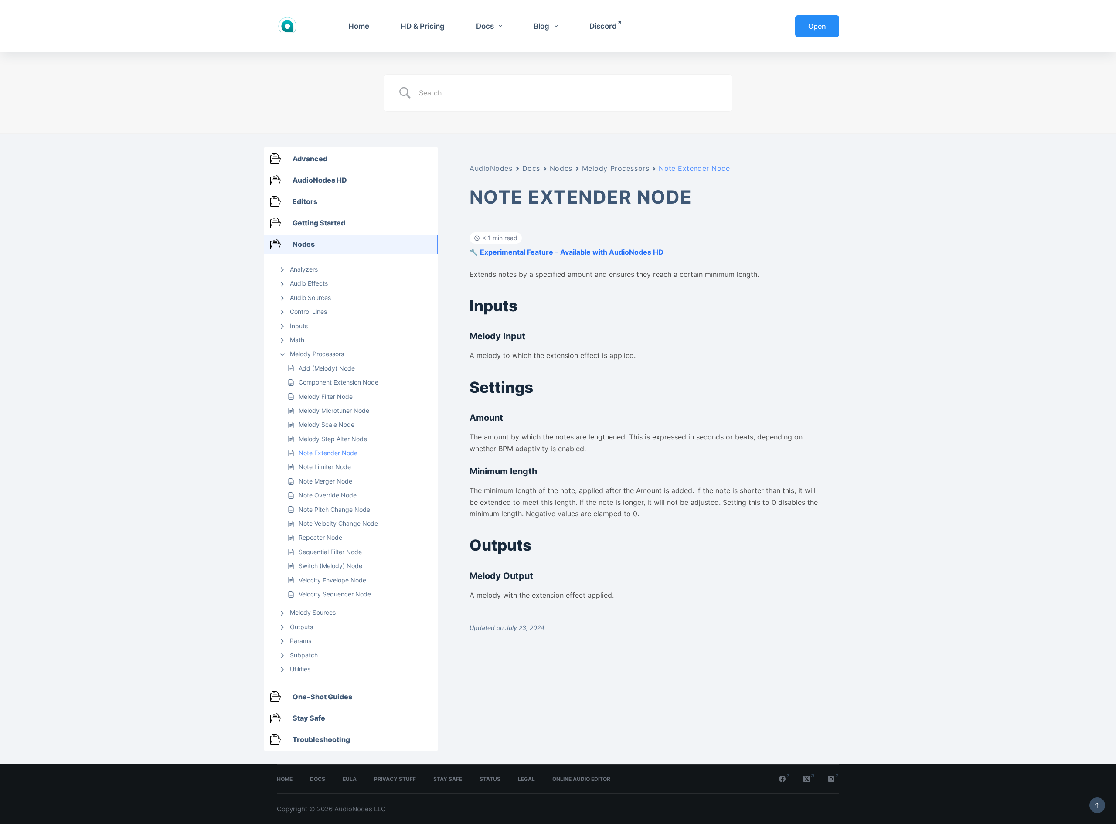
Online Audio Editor (581, 779)
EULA (350, 779)
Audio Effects (309, 283)
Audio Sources (310, 297)
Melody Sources (313, 612)
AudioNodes (491, 168)
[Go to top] (1097, 805)
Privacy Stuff (395, 779)
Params (300, 640)
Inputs (299, 326)
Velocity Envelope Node (332, 580)
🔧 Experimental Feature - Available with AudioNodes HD (566, 252)
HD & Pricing (423, 26)
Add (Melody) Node (327, 368)
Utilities (300, 669)
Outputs (301, 626)
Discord (603, 26)
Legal (526, 779)
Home (358, 26)
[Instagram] (833, 779)
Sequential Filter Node (330, 551)
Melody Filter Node (326, 396)
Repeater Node (320, 537)
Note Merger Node (325, 481)
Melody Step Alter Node (333, 439)
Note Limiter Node (325, 466)
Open (817, 26)
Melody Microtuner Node (334, 410)
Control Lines (308, 311)
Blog (541, 26)
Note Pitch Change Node (334, 509)
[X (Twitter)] (809, 779)
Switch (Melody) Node (330, 565)
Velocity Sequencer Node (335, 594)
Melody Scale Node (326, 424)
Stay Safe (447, 779)
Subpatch (304, 655)
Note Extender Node (328, 452)
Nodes (561, 168)
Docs (485, 26)
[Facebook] (784, 779)
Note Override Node (328, 495)
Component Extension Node (338, 382)
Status (490, 779)
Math (297, 340)
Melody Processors (317, 354)
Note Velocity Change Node (338, 523)
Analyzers (304, 269)
